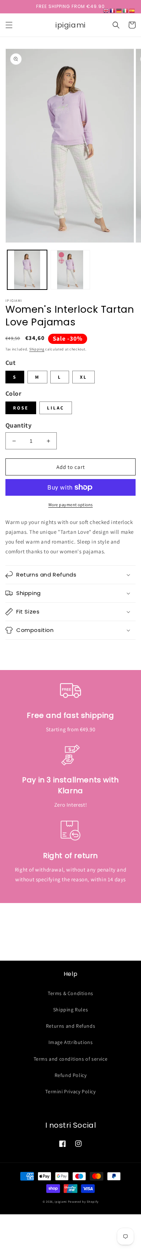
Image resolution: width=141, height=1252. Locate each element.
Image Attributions (70, 1042)
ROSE (21, 408)
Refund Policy (71, 1075)
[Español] (132, 10)
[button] (9, 25)
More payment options (70, 504)
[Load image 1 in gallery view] (27, 270)
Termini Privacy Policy (70, 1091)
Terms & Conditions (70, 993)
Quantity (18, 425)
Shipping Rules (70, 1009)
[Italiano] (126, 10)
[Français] (113, 10)
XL (83, 377)
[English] (106, 10)
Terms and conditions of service (71, 1059)
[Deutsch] (119, 10)
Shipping (36, 349)
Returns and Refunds (70, 1026)
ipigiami (61, 1201)
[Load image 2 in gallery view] (70, 270)
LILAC (55, 408)
